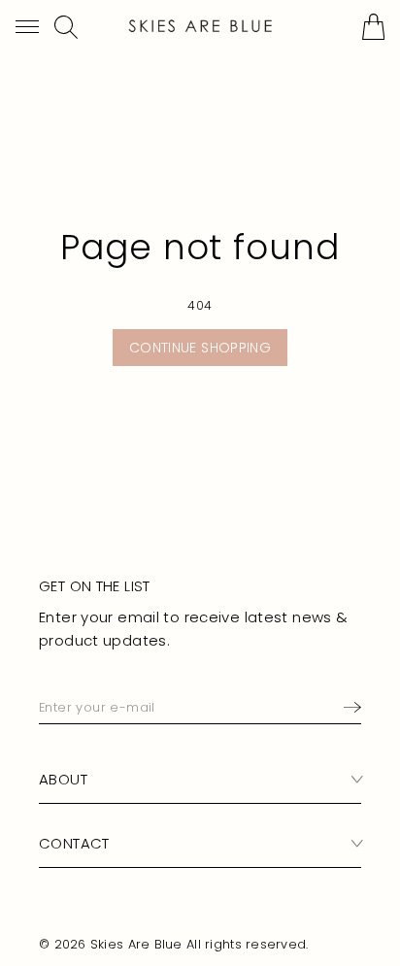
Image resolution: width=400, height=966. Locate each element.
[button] (27, 27)
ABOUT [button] (63, 779)
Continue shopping (200, 347)
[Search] (66, 27)
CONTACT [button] (74, 843)
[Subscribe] (348, 707)
